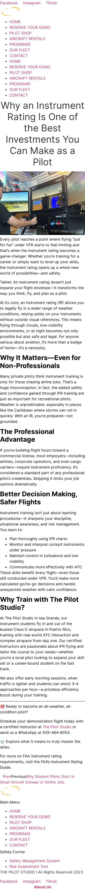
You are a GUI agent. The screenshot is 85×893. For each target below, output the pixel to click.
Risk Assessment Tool (28, 866)
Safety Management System (34, 860)
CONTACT (18, 55)
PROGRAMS (19, 44)
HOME (15, 21)
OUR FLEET (19, 50)
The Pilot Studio (56, 726)
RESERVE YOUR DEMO (29, 27)
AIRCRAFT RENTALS (27, 38)
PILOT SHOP (20, 33)
